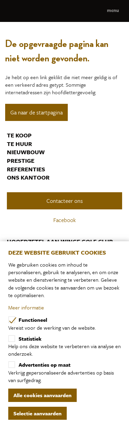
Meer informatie (26, 307)
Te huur (19, 144)
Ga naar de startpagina (36, 112)
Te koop (19, 135)
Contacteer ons (64, 201)
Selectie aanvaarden (37, 413)
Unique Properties (64, 11)
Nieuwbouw (26, 152)
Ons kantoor (28, 177)
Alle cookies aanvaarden (42, 395)
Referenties (26, 169)
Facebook (65, 220)
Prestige (20, 161)
